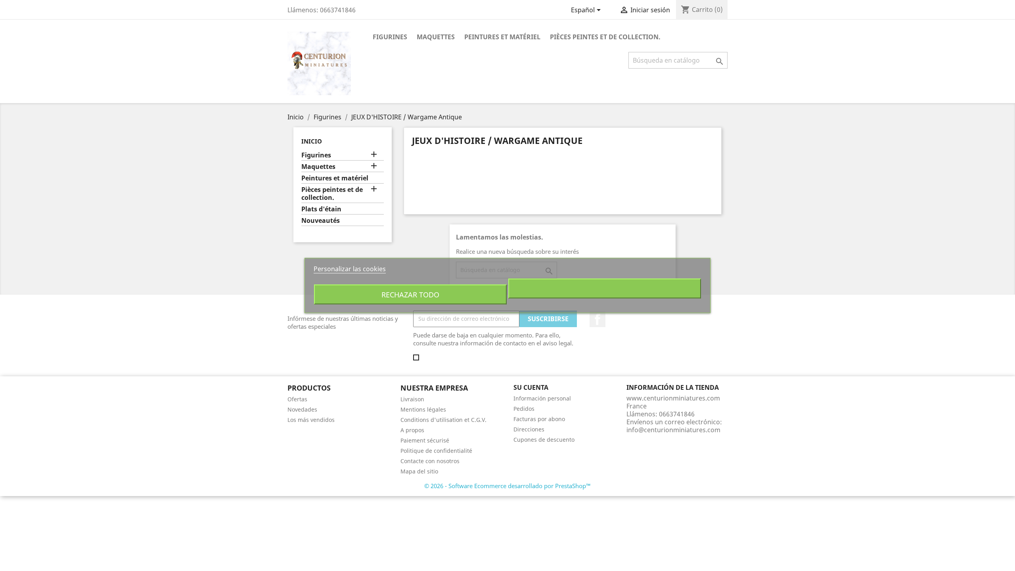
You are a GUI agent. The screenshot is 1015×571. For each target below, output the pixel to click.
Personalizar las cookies (350, 268)
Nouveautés (320, 221)
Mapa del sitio (419, 471)
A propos (412, 430)
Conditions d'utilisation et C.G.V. (443, 419)
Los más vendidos (311, 419)
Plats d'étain (321, 209)
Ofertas (297, 399)
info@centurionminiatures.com (673, 429)
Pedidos (523, 408)
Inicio (311, 141)
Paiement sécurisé (424, 440)
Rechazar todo (410, 294)
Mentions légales (423, 409)
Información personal (542, 398)
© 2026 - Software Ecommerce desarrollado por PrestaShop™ (507, 486)
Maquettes (436, 37)
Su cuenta (530, 387)
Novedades (302, 409)
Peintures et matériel (502, 37)
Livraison (412, 399)
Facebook (597, 319)
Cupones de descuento (544, 439)
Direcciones (528, 429)
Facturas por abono (539, 419)
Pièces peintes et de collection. (605, 37)
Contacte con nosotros (430, 461)
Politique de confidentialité (436, 450)
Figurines (390, 37)
